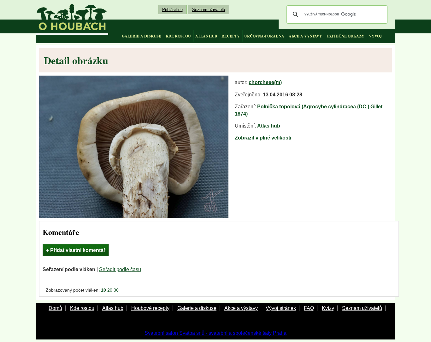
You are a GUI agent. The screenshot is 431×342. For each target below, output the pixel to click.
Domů (55, 308)
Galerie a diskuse (196, 308)
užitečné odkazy (345, 36)
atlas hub (206, 36)
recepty (230, 36)
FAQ (309, 308)
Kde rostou (82, 308)
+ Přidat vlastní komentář (75, 250)
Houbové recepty (150, 308)
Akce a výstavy (241, 308)
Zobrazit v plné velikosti (263, 137)
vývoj (375, 36)
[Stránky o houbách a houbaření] (72, 17)
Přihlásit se (172, 9)
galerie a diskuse (141, 36)
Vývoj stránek (281, 308)
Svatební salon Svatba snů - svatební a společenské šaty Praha (215, 333)
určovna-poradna (264, 36)
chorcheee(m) (265, 82)
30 (116, 290)
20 (109, 290)
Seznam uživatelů (208, 9)
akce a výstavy (305, 36)
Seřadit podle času (120, 269)
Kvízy (328, 308)
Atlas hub (268, 125)
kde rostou (178, 36)
